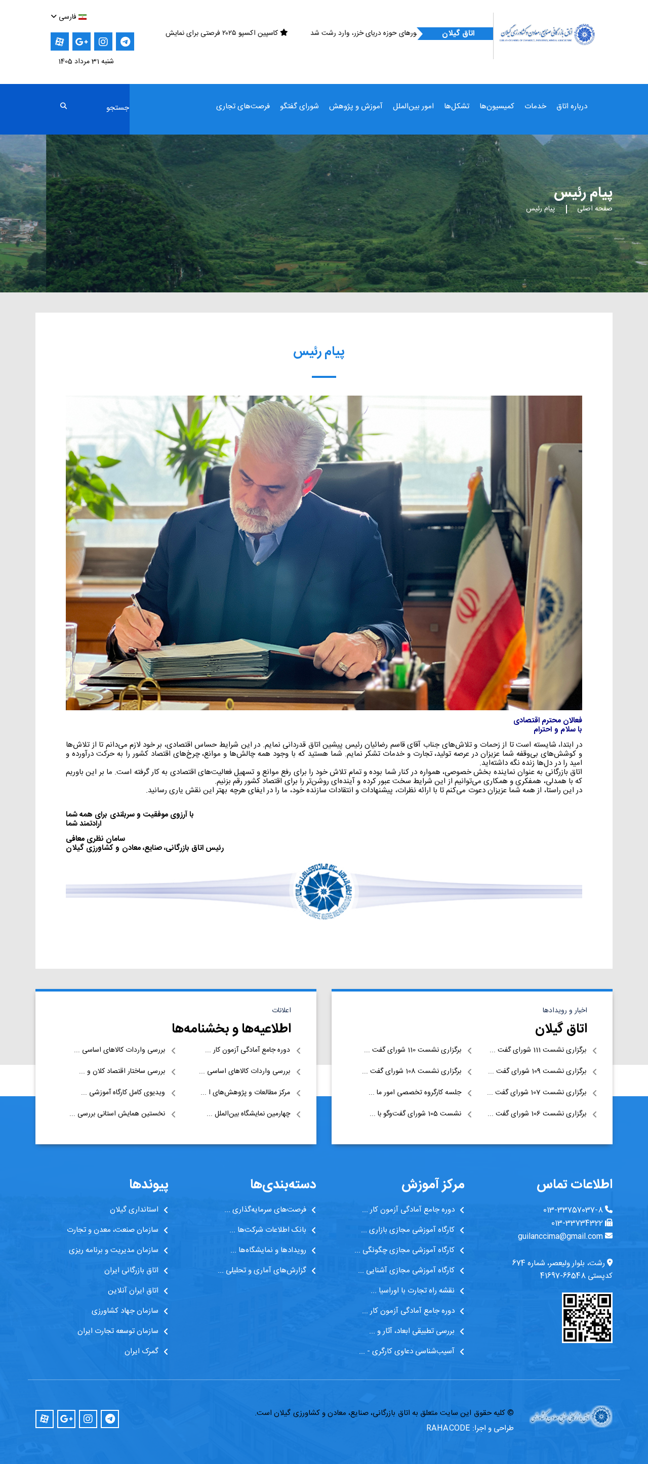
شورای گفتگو (299, 106)
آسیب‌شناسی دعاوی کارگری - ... (407, 1351)
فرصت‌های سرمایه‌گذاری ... (265, 1210)
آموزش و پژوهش (356, 106)
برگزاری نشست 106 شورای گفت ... (537, 1114)
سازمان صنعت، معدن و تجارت (112, 1230)
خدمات (535, 106)
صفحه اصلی (595, 209)
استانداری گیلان (134, 1210)
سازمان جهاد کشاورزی (125, 1311)
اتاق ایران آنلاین (133, 1291)
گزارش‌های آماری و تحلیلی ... (262, 1270)
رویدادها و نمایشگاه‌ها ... (268, 1250)
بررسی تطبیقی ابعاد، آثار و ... (412, 1331)
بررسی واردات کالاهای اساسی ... (119, 1050)
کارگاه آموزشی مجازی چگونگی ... (404, 1250)
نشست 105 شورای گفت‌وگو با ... (415, 1114)
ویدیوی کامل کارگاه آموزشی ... (123, 1093)
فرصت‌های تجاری (243, 106)
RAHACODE (448, 1428)
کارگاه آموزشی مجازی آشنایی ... (406, 1270)
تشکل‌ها (456, 106)
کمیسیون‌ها (496, 106)
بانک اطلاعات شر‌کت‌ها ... (267, 1230)
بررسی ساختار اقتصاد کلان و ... (122, 1071)
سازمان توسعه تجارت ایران (117, 1331)
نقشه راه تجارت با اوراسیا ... (413, 1291)
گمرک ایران (141, 1351)
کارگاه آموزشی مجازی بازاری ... (408, 1230)
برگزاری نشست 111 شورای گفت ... (538, 1050)
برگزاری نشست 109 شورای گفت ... (537, 1071)
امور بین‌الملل (413, 106)
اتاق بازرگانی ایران (131, 1270)
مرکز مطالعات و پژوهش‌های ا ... (245, 1093)
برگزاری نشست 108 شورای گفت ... (411, 1071)
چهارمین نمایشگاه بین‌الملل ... (248, 1114)
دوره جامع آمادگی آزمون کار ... (247, 1050)
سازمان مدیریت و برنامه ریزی (113, 1250)
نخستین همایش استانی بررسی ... (117, 1114)
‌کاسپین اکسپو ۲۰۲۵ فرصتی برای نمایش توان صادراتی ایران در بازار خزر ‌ (323, 33)
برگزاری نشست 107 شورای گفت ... (536, 1093)
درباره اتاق (571, 106)
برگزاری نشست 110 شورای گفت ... (412, 1050)
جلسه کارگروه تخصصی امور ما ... (415, 1093)
